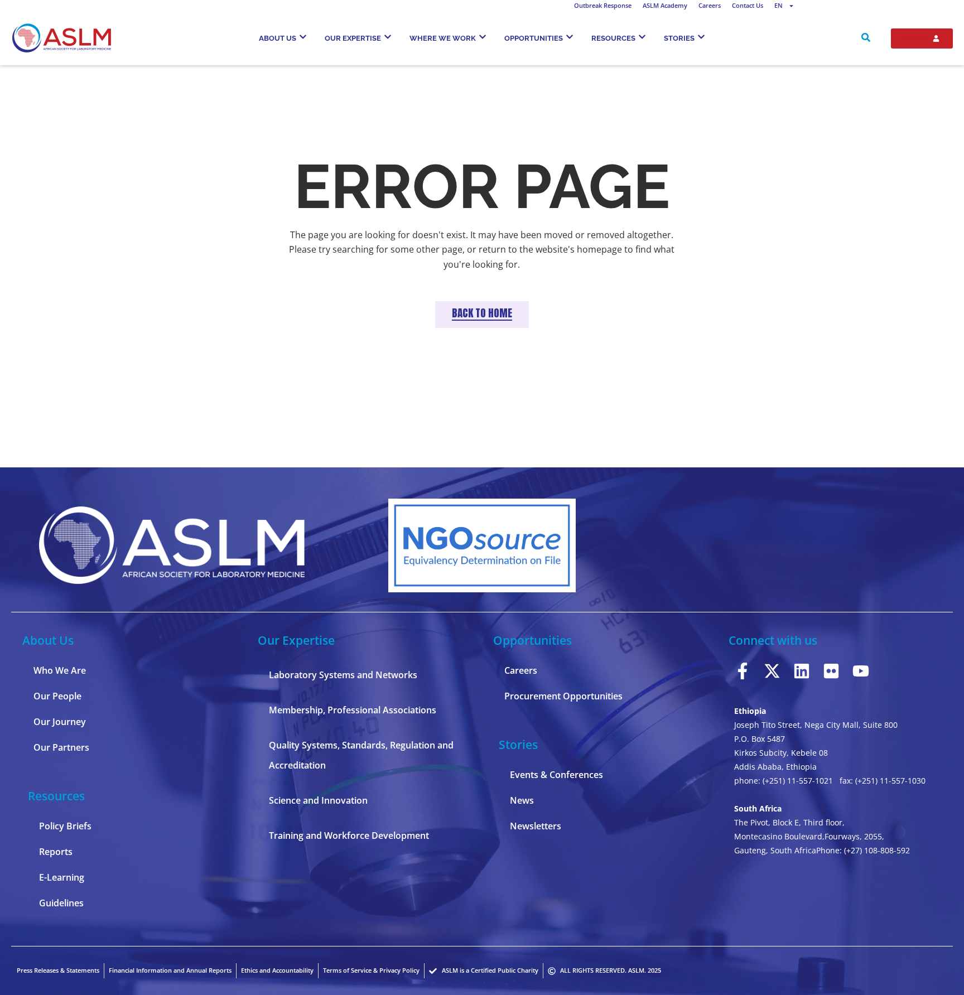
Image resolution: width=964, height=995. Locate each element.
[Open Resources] (642, 36)
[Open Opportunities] (569, 36)
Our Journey (59, 722)
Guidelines (61, 903)
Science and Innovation (318, 800)
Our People (57, 696)
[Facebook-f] (742, 671)
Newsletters (535, 826)
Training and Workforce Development (349, 835)
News (522, 800)
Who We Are (59, 670)
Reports (56, 852)
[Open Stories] (701, 36)
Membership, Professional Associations (352, 710)
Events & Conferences (556, 775)
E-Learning (61, 877)
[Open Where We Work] (482, 36)
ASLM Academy (665, 5)
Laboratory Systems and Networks (343, 675)
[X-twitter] (772, 671)
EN (778, 5)
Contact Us (747, 5)
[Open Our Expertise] (388, 36)
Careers (709, 5)
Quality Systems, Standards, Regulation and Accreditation (361, 755)
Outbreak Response (603, 5)
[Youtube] (860, 671)
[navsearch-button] (866, 38)
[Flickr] (831, 671)
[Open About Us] (303, 36)
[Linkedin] (801, 671)
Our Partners (61, 747)
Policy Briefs (65, 826)
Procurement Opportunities (563, 696)
